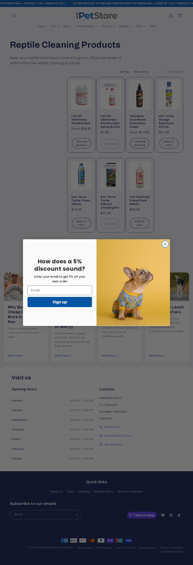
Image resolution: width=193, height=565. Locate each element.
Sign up (60, 302)
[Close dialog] (165, 244)
